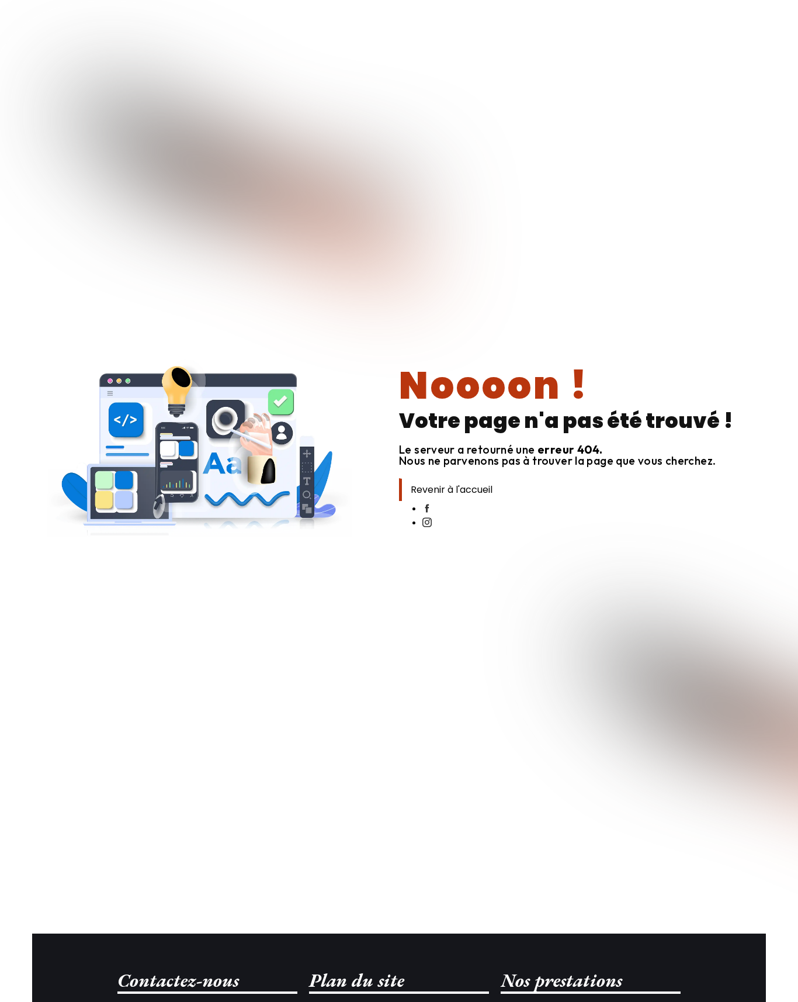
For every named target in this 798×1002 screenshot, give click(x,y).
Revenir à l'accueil (451, 489)
